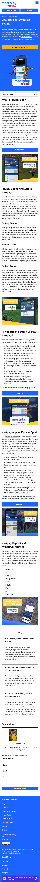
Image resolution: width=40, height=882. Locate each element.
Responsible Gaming (9, 811)
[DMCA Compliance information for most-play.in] (20, 844)
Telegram (5, 865)
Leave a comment (20, 788)
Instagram (5, 873)
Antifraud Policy (7, 819)
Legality (4, 826)
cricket (16, 256)
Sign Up (29, 10)
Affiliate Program (7, 822)
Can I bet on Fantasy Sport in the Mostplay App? (19, 695)
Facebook (5, 861)
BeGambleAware (7, 839)
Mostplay (5, 130)
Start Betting (20, 150)
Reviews (5, 830)
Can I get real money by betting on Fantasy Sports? (19, 668)
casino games (16, 446)
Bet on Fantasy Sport (20, 47)
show (36, 94)
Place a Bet (20, 393)
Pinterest (5, 869)
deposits (8, 556)
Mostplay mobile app (12, 437)
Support (4, 804)
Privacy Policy (6, 815)
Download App (10, 10)
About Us (5, 807)
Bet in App (20, 504)
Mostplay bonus (26, 37)
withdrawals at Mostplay (17, 563)
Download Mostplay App (20, 879)
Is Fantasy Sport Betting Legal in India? (19, 640)
